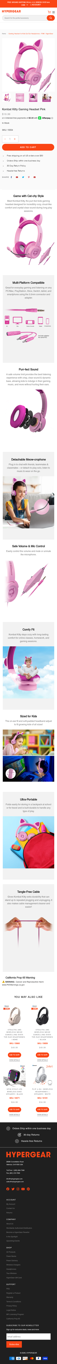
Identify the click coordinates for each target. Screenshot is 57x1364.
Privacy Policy (11, 1306)
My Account (10, 1204)
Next (50, 97)
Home (4, 33)
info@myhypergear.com (14, 1179)
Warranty (9, 1297)
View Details (14, 1060)
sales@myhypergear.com (15, 1182)
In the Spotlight (12, 1237)
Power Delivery (12, 1261)
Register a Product (13, 1293)
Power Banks (11, 1256)
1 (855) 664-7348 (18, 1170)
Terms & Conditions (13, 1302)
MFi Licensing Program (15, 1314)
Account (36, 5)
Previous (6, 97)
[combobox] (28, 18)
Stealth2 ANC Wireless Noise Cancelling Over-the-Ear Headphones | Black (42, 1034)
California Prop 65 (13, 1319)
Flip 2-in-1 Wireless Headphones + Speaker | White (42, 1091)
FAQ (8, 1289)
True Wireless (11, 1273)
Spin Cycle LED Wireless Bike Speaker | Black (14, 1091)
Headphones (11, 1269)
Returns (9, 1213)
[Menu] (53, 12)
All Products (10, 1252)
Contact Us (10, 1208)
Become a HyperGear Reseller (17, 1232)
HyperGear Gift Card (14, 1278)
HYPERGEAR (31, 1353)
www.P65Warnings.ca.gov (13, 985)
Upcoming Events (13, 1241)
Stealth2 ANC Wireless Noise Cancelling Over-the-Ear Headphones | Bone (14, 1034)
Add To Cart (14, 1055)
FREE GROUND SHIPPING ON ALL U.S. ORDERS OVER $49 (28, 2)
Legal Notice (11, 1310)
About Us (9, 1224)
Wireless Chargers (13, 1265)
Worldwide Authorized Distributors (19, 1228)
